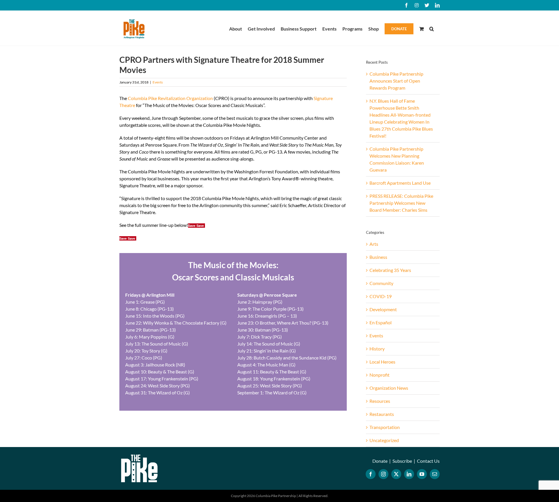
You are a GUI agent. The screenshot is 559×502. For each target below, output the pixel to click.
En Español (380, 322)
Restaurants (381, 414)
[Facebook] (371, 474)
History (377, 348)
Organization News (388, 388)
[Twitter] (396, 474)
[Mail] (435, 474)
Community (381, 283)
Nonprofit (379, 375)
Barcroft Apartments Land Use (400, 183)
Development (383, 309)
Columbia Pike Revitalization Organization (170, 98)
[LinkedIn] (409, 474)
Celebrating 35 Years (390, 270)
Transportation (384, 427)
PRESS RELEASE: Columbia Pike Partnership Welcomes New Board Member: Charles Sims (401, 203)
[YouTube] (422, 474)
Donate (380, 461)
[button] (431, 28)
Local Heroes (382, 361)
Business (378, 257)
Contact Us (428, 461)
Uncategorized (384, 440)
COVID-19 (380, 296)
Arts (373, 244)
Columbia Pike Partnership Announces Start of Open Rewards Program (396, 80)
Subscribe (402, 461)
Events (158, 82)
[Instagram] (383, 474)
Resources (379, 401)
